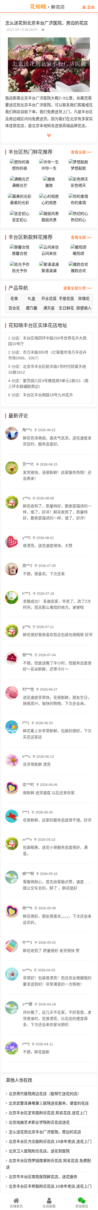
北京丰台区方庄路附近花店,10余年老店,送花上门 (50, 1141)
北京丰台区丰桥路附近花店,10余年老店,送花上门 (50, 1186)
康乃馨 (31, 308)
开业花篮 (49, 298)
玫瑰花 (84, 298)
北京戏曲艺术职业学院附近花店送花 (39, 1122)
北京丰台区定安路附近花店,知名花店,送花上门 (48, 1113)
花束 (14, 298)
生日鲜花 (66, 308)
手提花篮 (66, 298)
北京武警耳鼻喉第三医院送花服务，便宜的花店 (49, 1103)
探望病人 (83, 308)
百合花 (14, 308)
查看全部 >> (81, 152)
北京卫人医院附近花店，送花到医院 (39, 1151)
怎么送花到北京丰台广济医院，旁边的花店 (45, 1132)
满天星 (49, 308)
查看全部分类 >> (77, 288)
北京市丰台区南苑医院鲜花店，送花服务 (43, 1177)
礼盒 (31, 298)
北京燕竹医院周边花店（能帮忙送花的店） (45, 1093)
